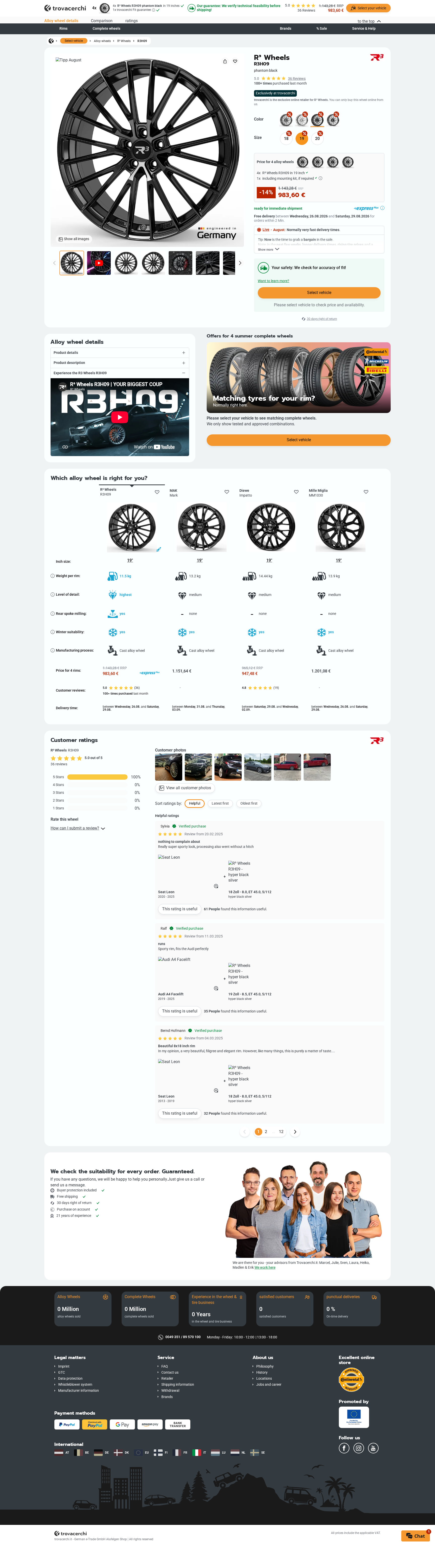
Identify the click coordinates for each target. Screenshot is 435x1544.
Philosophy (265, 1366)
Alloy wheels (102, 41)
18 (286, 138)
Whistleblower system (75, 1384)
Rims (63, 28)
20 (317, 138)
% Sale (321, 28)
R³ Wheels (124, 41)
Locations (264, 1378)
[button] (120, 353)
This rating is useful (179, 909)
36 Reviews (297, 79)
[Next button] (295, 1132)
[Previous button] (245, 1132)
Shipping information (177, 1384)
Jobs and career (268, 1384)
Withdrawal (170, 1390)
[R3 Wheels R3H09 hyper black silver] (302, 120)
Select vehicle (74, 41)
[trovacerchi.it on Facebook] (344, 1448)
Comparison (102, 20)
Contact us (169, 1372)
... (273, 1131)
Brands (285, 28)
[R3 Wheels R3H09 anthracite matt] (286, 120)
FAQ (164, 1366)
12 (281, 1131)
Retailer (167, 1378)
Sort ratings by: (168, 803)
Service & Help (364, 28)
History (262, 1372)
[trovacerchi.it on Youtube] (373, 1448)
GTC (61, 1372)
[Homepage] (51, 41)
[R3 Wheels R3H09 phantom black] (317, 120)
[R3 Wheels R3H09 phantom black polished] (333, 120)
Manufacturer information (78, 1390)
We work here (265, 1267)
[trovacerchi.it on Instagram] (358, 1448)
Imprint (63, 1366)
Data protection (70, 1378)
